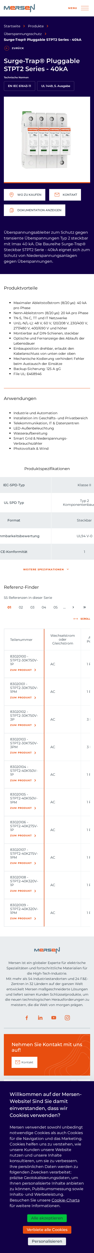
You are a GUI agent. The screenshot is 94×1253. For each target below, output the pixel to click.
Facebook (27, 1018)
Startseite (12, 26)
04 (45, 608)
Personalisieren (47, 1241)
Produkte (36, 26)
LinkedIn (40, 1018)
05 (56, 608)
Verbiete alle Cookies (47, 1229)
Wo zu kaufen (29, 194)
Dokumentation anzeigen (39, 210)
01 (10, 608)
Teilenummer (21, 639)
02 (22, 608)
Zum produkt (21, 670)
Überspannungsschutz (23, 34)
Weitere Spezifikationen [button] (43, 569)
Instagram (67, 1018)
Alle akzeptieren (47, 1218)
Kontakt (70, 194)
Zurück (18, 48)
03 (33, 608)
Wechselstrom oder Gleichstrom (62, 639)
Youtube (54, 1018)
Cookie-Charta (66, 1200)
